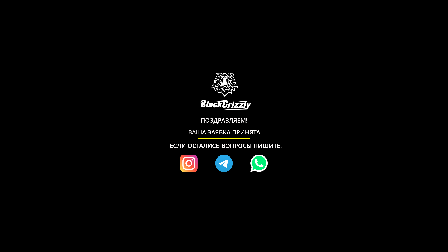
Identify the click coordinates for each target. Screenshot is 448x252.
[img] (224, 163)
